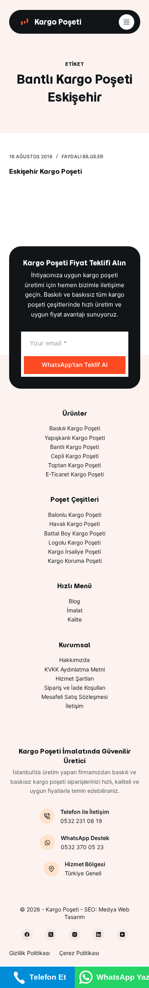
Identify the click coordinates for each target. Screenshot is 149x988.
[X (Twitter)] (51, 934)
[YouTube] (122, 934)
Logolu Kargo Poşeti (74, 542)
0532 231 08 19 (81, 820)
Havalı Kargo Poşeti (74, 523)
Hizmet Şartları (75, 678)
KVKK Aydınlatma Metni (75, 669)
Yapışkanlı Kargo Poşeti (75, 437)
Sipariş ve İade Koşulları (74, 687)
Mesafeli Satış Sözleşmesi (74, 696)
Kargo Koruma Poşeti (75, 560)
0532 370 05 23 (82, 847)
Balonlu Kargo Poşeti (74, 514)
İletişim (74, 705)
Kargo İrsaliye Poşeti (74, 551)
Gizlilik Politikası (29, 953)
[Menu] (126, 22)
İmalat (75, 610)
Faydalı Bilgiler (82, 156)
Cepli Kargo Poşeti (75, 456)
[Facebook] (27, 934)
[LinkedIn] (98, 934)
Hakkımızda (74, 659)
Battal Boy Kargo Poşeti (74, 533)
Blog (74, 601)
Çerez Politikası (79, 953)
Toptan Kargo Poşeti (74, 465)
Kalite (75, 619)
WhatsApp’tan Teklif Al (75, 364)
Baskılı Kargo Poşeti (74, 428)
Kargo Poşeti (58, 22)
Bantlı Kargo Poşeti (74, 446)
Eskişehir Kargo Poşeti (45, 171)
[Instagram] (75, 934)
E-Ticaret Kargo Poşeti (75, 474)
